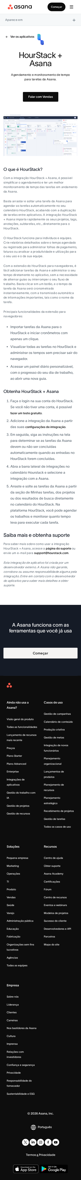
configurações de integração (45, 427)
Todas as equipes (17, 965)
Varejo (10, 913)
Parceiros (49, 936)
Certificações (52, 881)
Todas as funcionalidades (22, 726)
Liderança (13, 1004)
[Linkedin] (33, 1142)
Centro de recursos (55, 897)
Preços (11, 748)
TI (8, 881)
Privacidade (14, 1072)
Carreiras (12, 1020)
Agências (12, 957)
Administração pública (20, 920)
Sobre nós (13, 996)
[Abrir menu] (71, 7)
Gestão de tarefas (54, 818)
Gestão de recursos (18, 813)
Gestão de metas (54, 737)
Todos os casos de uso (57, 826)
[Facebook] (48, 1142)
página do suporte (58, 548)
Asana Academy (53, 873)
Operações (13, 873)
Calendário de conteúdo (58, 721)
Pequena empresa (17, 857)
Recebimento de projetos (59, 810)
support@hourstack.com (51, 553)
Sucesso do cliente (55, 920)
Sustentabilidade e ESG (21, 1093)
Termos (31, 1155)
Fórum (47, 889)
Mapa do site (51, 944)
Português (45, 1127)
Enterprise (13, 771)
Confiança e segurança (21, 1064)
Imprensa (12, 1043)
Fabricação (13, 936)
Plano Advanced (16, 763)
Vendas (11, 897)
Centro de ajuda (53, 857)
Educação (13, 928)
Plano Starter (14, 755)
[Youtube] (55, 1142)
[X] (25, 1142)
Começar (56, 6)
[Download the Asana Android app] (54, 1169)
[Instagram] (40, 1142)
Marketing (13, 865)
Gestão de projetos (18, 805)
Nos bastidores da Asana (22, 1028)
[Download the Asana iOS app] (25, 1169)
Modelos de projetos (56, 913)
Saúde (10, 905)
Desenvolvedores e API (57, 928)
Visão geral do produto (20, 719)
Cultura (11, 1036)
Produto (11, 889)
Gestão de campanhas (57, 713)
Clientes (12, 1012)
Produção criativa (54, 729)
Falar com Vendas (40, 96)
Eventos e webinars (55, 905)
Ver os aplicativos (22, 36)
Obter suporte (52, 865)
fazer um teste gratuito (26, 413)
